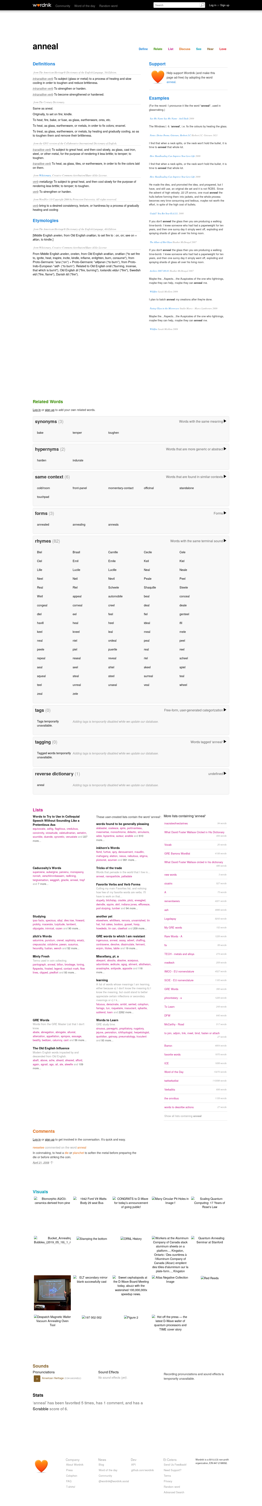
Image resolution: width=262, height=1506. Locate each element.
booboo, (119, 924)
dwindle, (101, 904)
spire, (123, 828)
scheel (184, 658)
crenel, (61, 940)
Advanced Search (174, 1492)
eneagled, (140, 900)
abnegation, (48, 1032)
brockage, (71, 964)
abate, (37, 1032)
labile (116, 948)
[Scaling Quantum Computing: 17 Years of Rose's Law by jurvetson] (209, 1202)
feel (110, 614)
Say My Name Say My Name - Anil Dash (169, 118)
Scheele (113, 587)
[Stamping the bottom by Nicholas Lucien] (92, 1238)
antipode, (116, 968)
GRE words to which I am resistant (120, 936)
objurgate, (39, 928)
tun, (108, 1008)
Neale (183, 569)
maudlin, (139, 852)
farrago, (101, 1008)
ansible (129, 836)
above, (44, 1060)
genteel (184, 614)
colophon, (143, 1004)
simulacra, (144, 832)
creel (111, 605)
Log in (37, 409)
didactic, (132, 832)
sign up (49, 409)
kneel (76, 631)
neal (40, 640)
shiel (111, 667)
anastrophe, (103, 968)
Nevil (111, 578)
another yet (104, 916)
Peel (182, 578)
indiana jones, (129, 904)
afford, (79, 1060)
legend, (59, 968)
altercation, (39, 1036)
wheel (183, 684)
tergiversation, (41, 880)
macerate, (48, 924)
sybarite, (143, 1008)
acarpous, (133, 960)
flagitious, (61, 829)
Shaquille (150, 587)
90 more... (74, 928)
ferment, (141, 944)
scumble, (38, 837)
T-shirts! (70, 1487)
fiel (146, 614)
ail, (57, 1064)
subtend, (101, 1012)
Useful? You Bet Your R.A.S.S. (164, 213)
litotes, (109, 948)
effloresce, (144, 904)
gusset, (129, 924)
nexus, (123, 856)
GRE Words (41, 1020)
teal (182, 676)
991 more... (130, 860)
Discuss (184, 49)
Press (69, 1470)
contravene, (103, 944)
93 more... (70, 972)
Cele (182, 552)
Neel (40, 578)
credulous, (73, 829)
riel (146, 658)
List (170, 49)
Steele (184, 587)
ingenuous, (103, 940)
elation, (114, 856)
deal (146, 605)
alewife (69, 1064)
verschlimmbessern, (54, 876)
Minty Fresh (41, 956)
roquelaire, (117, 1008)
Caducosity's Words (47, 868)
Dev (134, 1459)
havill (40, 623)
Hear (210, 49)
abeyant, (101, 960)
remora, (126, 920)
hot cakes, (108, 924)
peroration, (111, 1032)
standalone (187, 488)
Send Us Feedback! (175, 1464)
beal (146, 596)
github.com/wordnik (142, 1470)
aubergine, (52, 872)
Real (40, 587)
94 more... (132, 908)
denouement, (126, 852)
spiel (182, 667)
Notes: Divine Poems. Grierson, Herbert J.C (170, 135)
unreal (77, 684)
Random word (108, 5)
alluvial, (71, 1032)
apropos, (66, 1036)
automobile (115, 596)
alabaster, (102, 828)
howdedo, (102, 928)
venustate (72, 837)
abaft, (36, 1060)
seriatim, (82, 833)
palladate (126, 876)
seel (75, 667)
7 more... (43, 884)
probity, (37, 924)
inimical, (50, 928)
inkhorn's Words (108, 848)
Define (143, 49)
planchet (78, 1152)
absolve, (122, 960)
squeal (41, 676)
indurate (78, 460)
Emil (75, 561)
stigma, (144, 856)
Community (62, 5)
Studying (39, 916)
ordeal (112, 640)
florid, (99, 852)
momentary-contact (120, 488)
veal (146, 684)
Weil (40, 596)
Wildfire (153, 291)
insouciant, (131, 1008)
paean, (63, 944)
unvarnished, (139, 920)
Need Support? (172, 1470)
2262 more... (126, 1012)
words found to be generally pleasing (122, 824)
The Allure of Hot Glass (161, 242)
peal (146, 640)
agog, (125, 964)
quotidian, (102, 1036)
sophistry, (71, 940)
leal (110, 631)
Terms (167, 1475)
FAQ (68, 1481)
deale (183, 605)
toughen (113, 432)
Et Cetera (170, 1459)
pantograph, (40, 964)
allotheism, (145, 964)
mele (183, 631)
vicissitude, (52, 833)
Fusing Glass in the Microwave (164, 308)
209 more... (140, 928)
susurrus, (73, 944)
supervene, (39, 872)
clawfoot (123, 928)
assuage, (77, 1036)
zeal (39, 693)
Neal (147, 569)
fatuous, (101, 1004)
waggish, (55, 880)
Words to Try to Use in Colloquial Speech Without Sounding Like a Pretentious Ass (56, 820)
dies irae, (70, 920)
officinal (149, 488)
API (133, 1464)
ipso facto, (39, 920)
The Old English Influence (51, 1048)
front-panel (80, 488)
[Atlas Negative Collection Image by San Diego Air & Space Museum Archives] (170, 1279)
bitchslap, (112, 900)
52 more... (73, 948)
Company (73, 1459)
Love (222, 49)
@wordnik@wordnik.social (114, 1481)
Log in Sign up (219, 5)
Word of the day (84, 5)
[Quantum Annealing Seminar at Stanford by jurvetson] (209, 1239)
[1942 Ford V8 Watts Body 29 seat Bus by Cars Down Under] (91, 1200)
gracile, (65, 880)
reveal (112, 658)
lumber (116, 908)
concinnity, (39, 833)
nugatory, (139, 1028)
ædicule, (115, 964)
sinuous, (101, 1028)
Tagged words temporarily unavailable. (54, 755)
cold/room (43, 488)
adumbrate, (103, 964)
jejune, (100, 1032)
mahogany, (103, 856)
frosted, (49, 968)
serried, (133, 1004)
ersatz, (81, 940)
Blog (101, 1464)
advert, (131, 940)
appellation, (53, 1036)
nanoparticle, (113, 876)
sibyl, (60, 920)
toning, (81, 964)
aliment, (134, 964)
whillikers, (116, 920)
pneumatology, (128, 1036)
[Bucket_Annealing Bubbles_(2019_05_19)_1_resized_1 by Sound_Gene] (58, 1239)
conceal (185, 596)
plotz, (131, 900)
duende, (49, 837)
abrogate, (61, 1032)
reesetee (38, 1147)
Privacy (168, 1481)
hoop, (137, 924)
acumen (113, 860)
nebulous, (134, 856)
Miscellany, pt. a (107, 956)
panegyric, (113, 1028)
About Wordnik (74, 1464)
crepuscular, (40, 944)
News (102, 1459)
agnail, (45, 1064)
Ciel (39, 561)
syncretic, (60, 837)
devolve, (116, 944)
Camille (113, 552)
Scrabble (41, 1408)
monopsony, (77, 872)
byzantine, (109, 836)
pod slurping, (104, 908)
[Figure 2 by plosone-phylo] (131, 1317)
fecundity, (39, 948)
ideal (147, 623)
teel (39, 684)
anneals (113, 524)
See (198, 49)
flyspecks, (39, 968)
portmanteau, (135, 828)
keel (39, 631)
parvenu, (64, 872)
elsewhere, (103, 920)
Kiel (182, 561)
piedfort (54, 972)
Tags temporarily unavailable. (48, 723)
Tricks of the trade (109, 868)
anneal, (75, 880)
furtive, (107, 852)
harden (41, 460)
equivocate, (40, 829)
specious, (51, 920)
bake (40, 432)
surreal (148, 676)
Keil (146, 561)
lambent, (71, 924)
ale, (62, 1064)
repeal (41, 658)
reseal (77, 658)
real (146, 649)
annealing (79, 524)
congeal (42, 605)
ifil (181, 623)
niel (75, 640)
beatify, (37, 1040)
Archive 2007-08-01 (159, 270)
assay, (123, 940)
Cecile (148, 552)
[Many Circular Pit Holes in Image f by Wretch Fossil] (170, 1200)
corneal (77, 605)
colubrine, (53, 944)
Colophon (71, 1475)
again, (37, 1064)
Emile (112, 561)
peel (182, 640)
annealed (43, 524)
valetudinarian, (68, 833)
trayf (82, 880)
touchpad (43, 496)
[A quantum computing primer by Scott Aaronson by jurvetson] (58, 1292)
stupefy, (101, 900)
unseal (112, 684)
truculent (142, 1036)
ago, (52, 1064)
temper (77, 432)
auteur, (120, 836)
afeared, (70, 1060)
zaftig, (51, 829)
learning (102, 980)
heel (111, 623)
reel (182, 649)
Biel (39, 552)
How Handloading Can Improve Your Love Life (172, 155)
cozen (59, 928)
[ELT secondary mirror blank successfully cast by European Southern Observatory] (91, 1279)
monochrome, (119, 832)
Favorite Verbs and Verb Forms (118, 884)
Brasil (76, 552)
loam (110, 1012)
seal (39, 667)
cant (66, 1040)
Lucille (112, 569)
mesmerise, (103, 832)
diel (39, 614)
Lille (39, 569)
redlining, (71, 876)
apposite (127, 968)
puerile (112, 649)
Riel (75, 587)
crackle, (123, 900)
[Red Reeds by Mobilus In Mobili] (210, 1277)
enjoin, (100, 948)
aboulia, (112, 960)
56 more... (81, 1040)
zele (75, 693)
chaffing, (141, 940)
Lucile (76, 569)
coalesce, (114, 828)
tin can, (113, 928)
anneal (171, 82)
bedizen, (47, 1040)
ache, (52, 1060)
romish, (37, 876)
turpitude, (60, 924)
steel (111, 676)
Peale (147, 578)
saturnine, (39, 940)
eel (75, 614)
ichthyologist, (126, 1032)
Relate (158, 49)
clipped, (45, 972)
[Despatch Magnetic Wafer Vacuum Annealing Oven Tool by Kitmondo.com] (52, 1320)
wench (58, 948)
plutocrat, (102, 860)
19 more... (131, 948)
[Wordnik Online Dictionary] (42, 5)
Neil (75, 578)
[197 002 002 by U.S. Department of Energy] (92, 1317)
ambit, (124, 1004)
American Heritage (53, 1378)
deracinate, (113, 1004)
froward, (80, 920)
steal (76, 676)
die (67, 1152)
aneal (40, 785)
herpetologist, (142, 1032)
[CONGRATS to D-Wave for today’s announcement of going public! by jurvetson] (131, 1202)
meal (147, 631)
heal (75, 623)
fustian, (49, 948)
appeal (77, 596)
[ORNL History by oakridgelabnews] (131, 1238)
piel (75, 649)
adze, (99, 836)
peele (40, 649)
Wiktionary (45, 175)
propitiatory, (126, 1028)
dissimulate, (128, 944)
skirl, (118, 904)
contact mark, (72, 968)
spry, (115, 852)
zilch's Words (42, 936)
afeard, (60, 1060)
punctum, (51, 940)
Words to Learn (107, 1020)
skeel (147, 667)
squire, (111, 904)
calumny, (58, 1040)
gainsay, (113, 1036)
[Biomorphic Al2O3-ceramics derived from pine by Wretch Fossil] (52, 1200)
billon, (61, 964)
